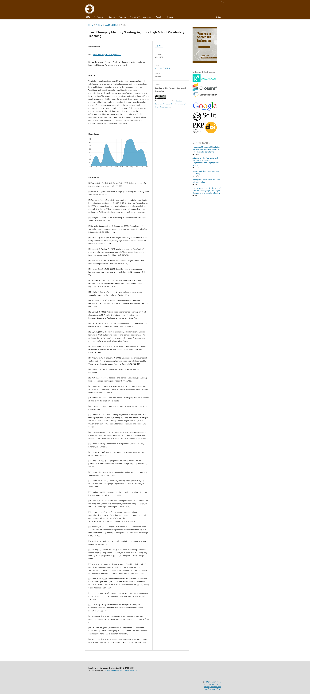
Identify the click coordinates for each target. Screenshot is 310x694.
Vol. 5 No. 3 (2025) (111, 25)
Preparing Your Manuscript (141, 17)
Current (112, 17)
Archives (122, 17)
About (158, 17)
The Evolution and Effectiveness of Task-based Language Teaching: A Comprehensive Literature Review (206, 190)
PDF (160, 46)
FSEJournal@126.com (132, 670)
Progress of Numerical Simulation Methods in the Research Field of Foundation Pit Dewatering (206, 149)
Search (220, 17)
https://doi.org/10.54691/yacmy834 (107, 54)
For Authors (99, 17)
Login (223, 2)
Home (90, 25)
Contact (170, 17)
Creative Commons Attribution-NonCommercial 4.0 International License (170, 104)
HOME (87, 17)
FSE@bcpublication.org (113, 670)
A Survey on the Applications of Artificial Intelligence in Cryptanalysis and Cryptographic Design (206, 161)
